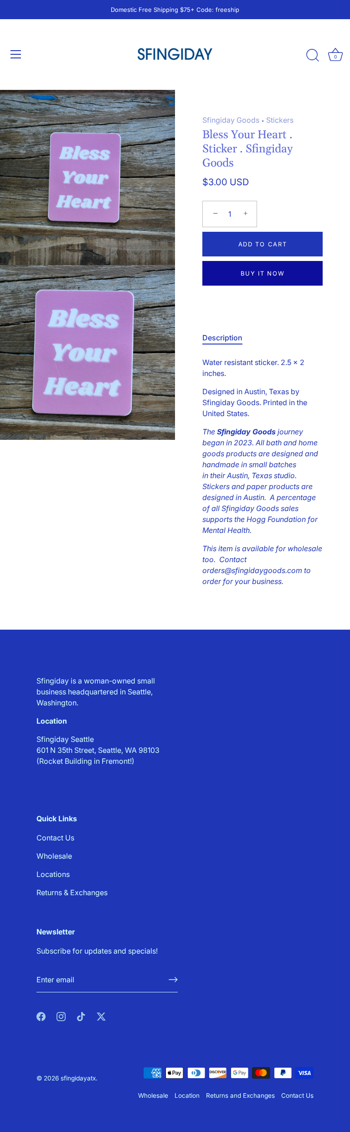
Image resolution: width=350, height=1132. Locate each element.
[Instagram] (61, 1016)
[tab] (227, 337)
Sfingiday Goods (230, 120)
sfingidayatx (78, 1078)
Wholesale (54, 856)
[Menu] (16, 54)
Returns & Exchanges (72, 892)
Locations (53, 874)
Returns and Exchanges (240, 1095)
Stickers (279, 120)
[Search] (313, 56)
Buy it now (263, 273)
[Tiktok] (81, 1016)
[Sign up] (173, 979)
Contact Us (55, 837)
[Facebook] (41, 1016)
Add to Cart (262, 244)
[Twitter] (101, 1016)
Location (187, 1095)
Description (222, 337)
